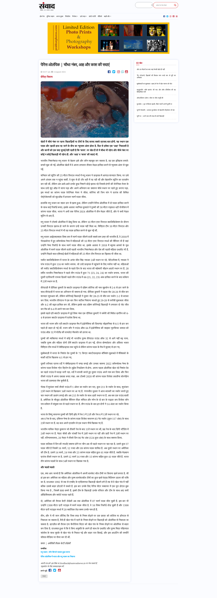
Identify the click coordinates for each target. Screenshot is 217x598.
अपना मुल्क (59, 16)
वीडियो (100, 16)
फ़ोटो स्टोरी (92, 16)
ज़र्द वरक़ (83, 16)
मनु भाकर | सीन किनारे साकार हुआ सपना (55, 552)
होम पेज (42, 16)
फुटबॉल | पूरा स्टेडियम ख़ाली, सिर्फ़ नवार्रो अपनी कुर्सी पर (154, 104)
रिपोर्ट (44, 576)
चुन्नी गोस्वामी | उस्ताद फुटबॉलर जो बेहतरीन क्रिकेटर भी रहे (155, 110)
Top (211, 592)
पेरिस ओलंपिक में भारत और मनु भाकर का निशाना (58, 556)
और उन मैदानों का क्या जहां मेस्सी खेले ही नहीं (151, 69)
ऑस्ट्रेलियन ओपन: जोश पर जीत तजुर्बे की (150, 98)
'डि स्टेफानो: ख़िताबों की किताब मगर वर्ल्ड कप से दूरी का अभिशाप (156, 76)
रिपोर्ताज (67, 16)
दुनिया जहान (50, 16)
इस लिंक (54, 563)
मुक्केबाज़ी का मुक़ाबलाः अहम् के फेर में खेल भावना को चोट (154, 83)
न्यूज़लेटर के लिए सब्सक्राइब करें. (52, 566)
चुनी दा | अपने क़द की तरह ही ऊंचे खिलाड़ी (150, 116)
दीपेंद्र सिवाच (47, 76)
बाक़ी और (107, 16)
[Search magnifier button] (175, 5)
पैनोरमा (74, 16)
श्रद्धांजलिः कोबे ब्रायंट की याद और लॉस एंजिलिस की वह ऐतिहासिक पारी (156, 90)
